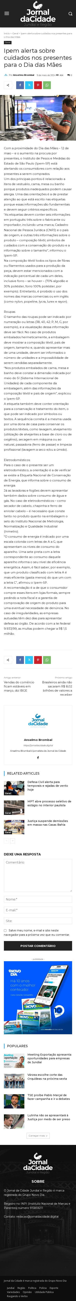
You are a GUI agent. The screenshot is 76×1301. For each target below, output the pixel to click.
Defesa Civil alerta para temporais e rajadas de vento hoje (47, 785)
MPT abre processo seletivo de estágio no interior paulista (49, 803)
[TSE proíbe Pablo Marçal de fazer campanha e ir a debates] (14, 1101)
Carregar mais (37, 1135)
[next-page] (12, 840)
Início (7, 33)
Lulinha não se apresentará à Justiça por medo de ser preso (48, 1117)
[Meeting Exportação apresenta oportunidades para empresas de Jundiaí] (14, 1061)
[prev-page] (6, 840)
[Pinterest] (38, 85)
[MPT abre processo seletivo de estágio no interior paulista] (14, 807)
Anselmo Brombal (23, 75)
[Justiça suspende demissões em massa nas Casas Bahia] (14, 827)
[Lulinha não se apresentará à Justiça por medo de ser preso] (14, 1121)
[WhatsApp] (47, 85)
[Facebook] (20, 85)
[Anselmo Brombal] (6, 75)
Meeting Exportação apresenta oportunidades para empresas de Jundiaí (49, 1058)
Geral (15, 33)
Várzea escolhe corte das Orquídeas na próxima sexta (47, 1076)
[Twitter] (29, 85)
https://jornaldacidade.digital (38, 745)
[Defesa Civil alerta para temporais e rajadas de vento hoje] (14, 788)
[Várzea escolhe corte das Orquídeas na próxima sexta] (14, 1081)
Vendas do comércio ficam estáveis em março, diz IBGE (19, 686)
